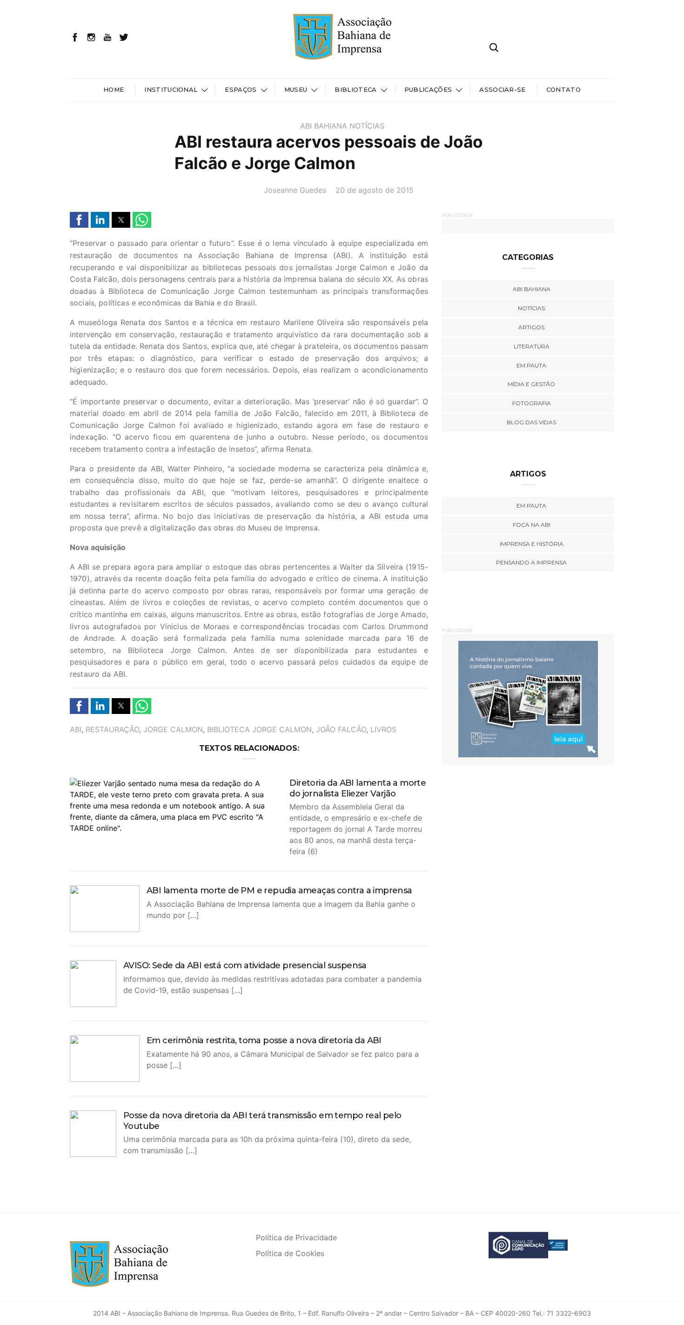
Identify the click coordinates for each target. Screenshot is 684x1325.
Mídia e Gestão (531, 384)
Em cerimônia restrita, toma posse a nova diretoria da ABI (264, 1040)
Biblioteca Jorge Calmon (259, 729)
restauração (112, 729)
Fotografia (531, 403)
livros (383, 729)
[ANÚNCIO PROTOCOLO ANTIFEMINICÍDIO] (532, 698)
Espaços (240, 89)
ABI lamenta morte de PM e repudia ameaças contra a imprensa (279, 890)
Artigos (531, 327)
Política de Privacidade (296, 1237)
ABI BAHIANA (323, 125)
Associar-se (502, 89)
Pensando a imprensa (531, 562)
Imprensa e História (531, 543)
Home (113, 89)
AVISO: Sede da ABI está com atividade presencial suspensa (245, 965)
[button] (79, 220)
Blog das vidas (531, 422)
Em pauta (531, 365)
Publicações (428, 89)
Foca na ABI (531, 524)
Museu (296, 89)
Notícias (366, 125)
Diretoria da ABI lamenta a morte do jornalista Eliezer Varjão (357, 788)
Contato (563, 89)
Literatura (532, 346)
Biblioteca (355, 89)
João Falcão (341, 729)
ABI (75, 729)
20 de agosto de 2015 (374, 190)
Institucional (170, 89)
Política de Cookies (290, 1253)
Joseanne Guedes (295, 190)
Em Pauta (531, 505)
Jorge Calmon (173, 729)
